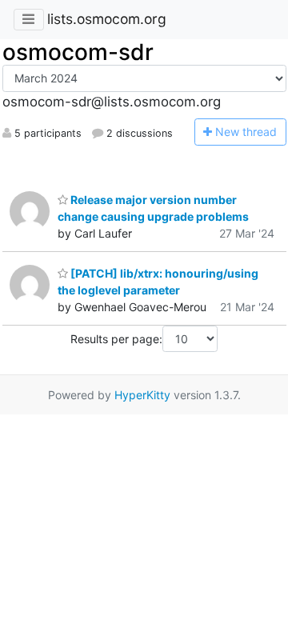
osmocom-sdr (78, 52)
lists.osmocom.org (106, 18)
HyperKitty (142, 395)
